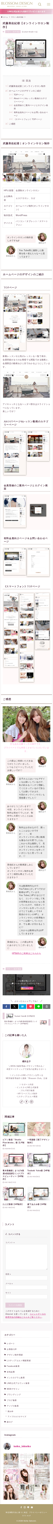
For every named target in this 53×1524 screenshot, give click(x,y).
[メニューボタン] (48, 4)
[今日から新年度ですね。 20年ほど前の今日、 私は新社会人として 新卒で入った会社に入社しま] (42, 1476)
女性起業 (11, 1371)
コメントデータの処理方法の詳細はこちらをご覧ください (25, 1315)
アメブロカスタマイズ (17, 1416)
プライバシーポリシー (38, 1512)
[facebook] (26, 1102)
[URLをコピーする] (46, 1006)
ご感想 (12, 123)
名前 (8, 1274)
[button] (6, 1006)
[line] (28, 1507)
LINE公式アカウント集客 (18, 1383)
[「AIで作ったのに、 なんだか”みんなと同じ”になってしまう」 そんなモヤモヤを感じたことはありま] (42, 1461)
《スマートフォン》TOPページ (28, 119)
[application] (26, 384)
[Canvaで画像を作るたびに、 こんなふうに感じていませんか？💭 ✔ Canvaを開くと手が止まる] (11, 1476)
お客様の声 (12, 1349)
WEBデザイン (13, 1388)
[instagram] (31, 1102)
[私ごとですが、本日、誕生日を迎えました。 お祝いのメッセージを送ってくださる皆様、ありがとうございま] (42, 1492)
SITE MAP (26, 1516)
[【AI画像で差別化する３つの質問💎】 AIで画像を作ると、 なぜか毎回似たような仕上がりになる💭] (11, 1461)
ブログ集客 (12, 1400)
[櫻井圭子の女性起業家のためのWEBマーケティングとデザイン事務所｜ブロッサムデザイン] (17, 4)
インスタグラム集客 (16, 1377)
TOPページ (19, 94)
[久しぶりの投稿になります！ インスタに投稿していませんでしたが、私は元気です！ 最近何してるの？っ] (26, 1492)
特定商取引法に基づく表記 (17, 1512)
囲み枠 (10, 1411)
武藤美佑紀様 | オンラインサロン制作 (27, 85)
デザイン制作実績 (13, 31)
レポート (11, 1343)
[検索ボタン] (39, 4)
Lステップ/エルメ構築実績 (19, 1360)
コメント (10, 1242)
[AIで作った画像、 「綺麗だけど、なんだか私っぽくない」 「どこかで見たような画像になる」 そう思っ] (26, 1461)
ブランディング (14, 1394)
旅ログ (10, 1421)
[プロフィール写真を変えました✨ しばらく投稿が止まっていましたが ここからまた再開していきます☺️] (11, 1492)
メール (9, 1283)
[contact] (31, 1507)
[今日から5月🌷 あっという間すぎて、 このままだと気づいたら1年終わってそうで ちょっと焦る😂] (26, 1476)
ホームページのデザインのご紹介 (25, 90)
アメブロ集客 (13, 1405)
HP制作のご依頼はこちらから (26, 953)
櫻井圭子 (26, 1061)
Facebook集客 (13, 1366)
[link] (21, 1102)
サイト (8, 1292)
